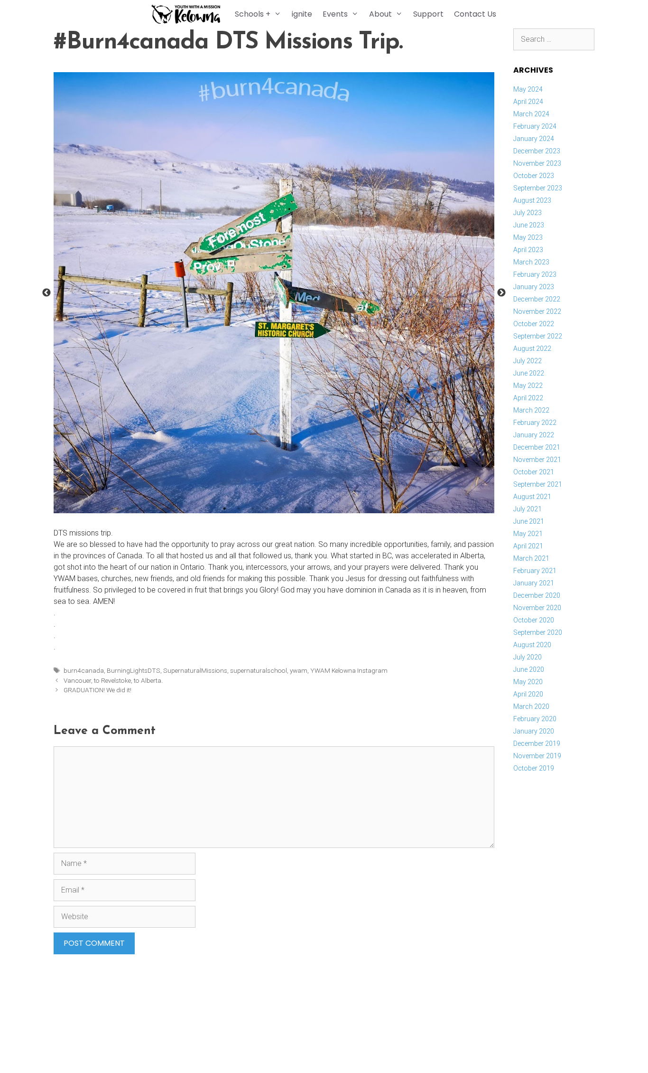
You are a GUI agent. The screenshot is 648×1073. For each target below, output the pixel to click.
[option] (274, 292)
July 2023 (527, 212)
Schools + (252, 14)
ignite (302, 14)
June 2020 (528, 669)
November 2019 (537, 756)
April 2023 (528, 250)
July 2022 (527, 361)
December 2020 (536, 595)
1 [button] (224, 508)
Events (335, 14)
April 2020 (528, 694)
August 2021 (532, 496)
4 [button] (267, 508)
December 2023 (536, 151)
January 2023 (533, 287)
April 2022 (528, 398)
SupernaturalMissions (195, 670)
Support (428, 14)
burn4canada (84, 670)
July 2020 (527, 657)
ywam (298, 670)
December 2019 (536, 743)
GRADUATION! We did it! (97, 690)
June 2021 (528, 521)
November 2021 (537, 459)
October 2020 (533, 620)
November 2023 (537, 163)
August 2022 (532, 348)
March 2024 (531, 114)
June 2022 (528, 373)
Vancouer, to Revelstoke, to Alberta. (113, 680)
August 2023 (532, 200)
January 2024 (533, 138)
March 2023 (531, 262)
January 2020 (533, 731)
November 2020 (537, 608)
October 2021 (533, 472)
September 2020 (537, 632)
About (380, 14)
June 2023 (528, 225)
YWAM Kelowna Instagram (349, 670)
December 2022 (536, 299)
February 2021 (534, 570)
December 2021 (536, 447)
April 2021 (528, 546)
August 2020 (532, 645)
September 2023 (537, 188)
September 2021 (537, 484)
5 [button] (281, 508)
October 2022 (533, 324)
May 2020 (528, 682)
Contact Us (475, 14)
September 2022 (537, 336)
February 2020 (534, 719)
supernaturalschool (258, 670)
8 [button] (324, 508)
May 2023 (528, 237)
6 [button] (295, 508)
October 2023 (533, 175)
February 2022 (534, 422)
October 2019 (533, 768)
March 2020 (531, 706)
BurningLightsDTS (133, 670)
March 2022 (531, 410)
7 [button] (310, 508)
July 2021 (527, 509)
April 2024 (528, 101)
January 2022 (533, 435)
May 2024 (528, 89)
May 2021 (528, 533)
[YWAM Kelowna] (188, 14)
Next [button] (501, 293)
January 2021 (533, 583)
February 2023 (534, 274)
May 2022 (528, 385)
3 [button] (253, 508)
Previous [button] (46, 293)
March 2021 (531, 558)
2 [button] (238, 508)
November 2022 (537, 311)
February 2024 (534, 126)
